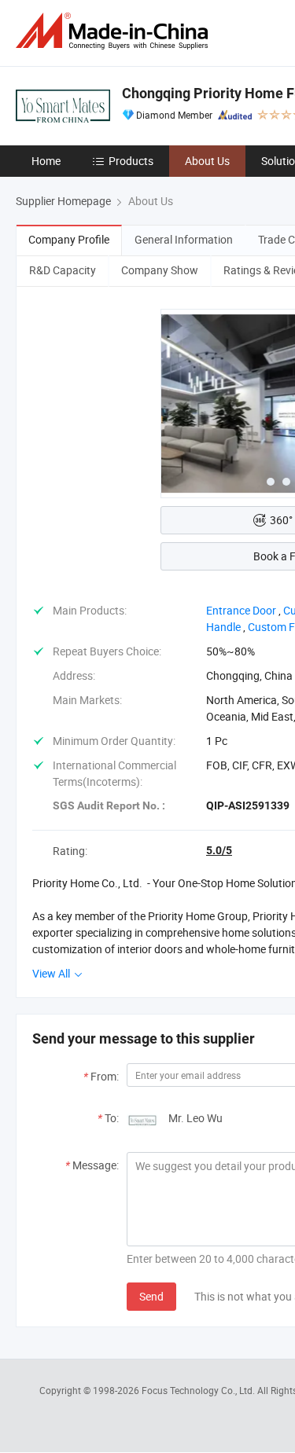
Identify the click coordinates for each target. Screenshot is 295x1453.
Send (151, 1296)
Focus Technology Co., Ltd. (199, 1390)
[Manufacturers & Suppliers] (115, 31)
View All (52, 973)
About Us (207, 160)
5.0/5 (219, 850)
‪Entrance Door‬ (241, 610)
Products (131, 160)
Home (46, 160)
